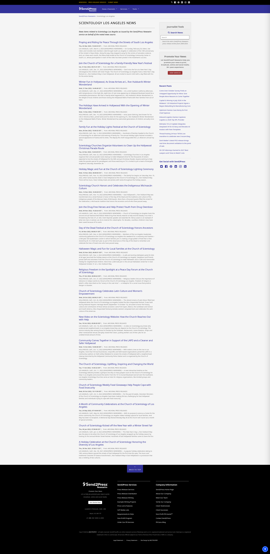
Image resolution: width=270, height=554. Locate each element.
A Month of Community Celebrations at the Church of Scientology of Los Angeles (116, 405)
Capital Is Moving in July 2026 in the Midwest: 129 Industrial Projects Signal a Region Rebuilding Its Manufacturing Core (174, 103)
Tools (135, 9)
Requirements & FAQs (125, 514)
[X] (161, 166)
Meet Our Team (162, 498)
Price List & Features (125, 506)
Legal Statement (118, 540)
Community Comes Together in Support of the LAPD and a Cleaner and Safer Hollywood (116, 342)
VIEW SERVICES (175, 73)
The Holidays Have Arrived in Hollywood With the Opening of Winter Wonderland (114, 107)
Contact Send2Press (163, 518)
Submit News (113, 2)
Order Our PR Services (125, 522)
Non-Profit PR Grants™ (164, 514)
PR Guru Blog (161, 522)
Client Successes (162, 510)
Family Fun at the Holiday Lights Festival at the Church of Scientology (115, 126)
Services (123, 9)
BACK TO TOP (135, 470)
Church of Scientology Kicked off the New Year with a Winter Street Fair (115, 425)
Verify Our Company (163, 502)
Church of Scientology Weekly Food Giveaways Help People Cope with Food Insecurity (115, 386)
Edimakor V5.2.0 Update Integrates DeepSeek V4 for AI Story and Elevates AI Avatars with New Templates (174, 127)
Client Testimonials (163, 506)
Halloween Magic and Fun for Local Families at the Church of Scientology (117, 248)
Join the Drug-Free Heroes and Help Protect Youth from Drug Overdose (116, 206)
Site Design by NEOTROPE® (149, 540)
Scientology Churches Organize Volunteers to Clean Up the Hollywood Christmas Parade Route (115, 147)
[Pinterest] (178, 2)
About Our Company (163, 494)
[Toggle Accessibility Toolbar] (265, 549)
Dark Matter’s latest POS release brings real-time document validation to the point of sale (175, 143)
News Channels (108, 9)
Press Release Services (97, 2)
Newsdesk (83, 2)
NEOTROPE (92, 532)
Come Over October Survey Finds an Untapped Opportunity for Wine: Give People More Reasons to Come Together (174, 93)
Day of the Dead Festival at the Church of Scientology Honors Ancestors (116, 227)
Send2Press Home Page (165, 489)
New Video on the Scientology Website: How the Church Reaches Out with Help (115, 318)
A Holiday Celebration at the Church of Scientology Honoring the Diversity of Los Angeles (112, 443)
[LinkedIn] (181, 2)
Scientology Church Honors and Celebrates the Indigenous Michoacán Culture (115, 187)
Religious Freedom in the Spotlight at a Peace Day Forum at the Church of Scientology (116, 271)
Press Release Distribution (127, 494)
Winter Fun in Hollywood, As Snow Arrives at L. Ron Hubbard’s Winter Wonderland (115, 83)
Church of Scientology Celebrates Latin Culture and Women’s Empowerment (110, 292)
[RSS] (188, 2)
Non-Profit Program (124, 518)
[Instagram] (185, 2)
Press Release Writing (125, 498)
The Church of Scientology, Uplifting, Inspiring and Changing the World (116, 364)
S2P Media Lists (123, 510)
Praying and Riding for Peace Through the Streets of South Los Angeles (116, 42)
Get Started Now (95, 502)
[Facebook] (174, 2)
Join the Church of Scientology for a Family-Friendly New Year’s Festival (115, 63)
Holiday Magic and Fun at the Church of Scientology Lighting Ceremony (116, 169)
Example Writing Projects (126, 502)
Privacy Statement (131, 540)
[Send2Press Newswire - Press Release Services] (88, 10)
